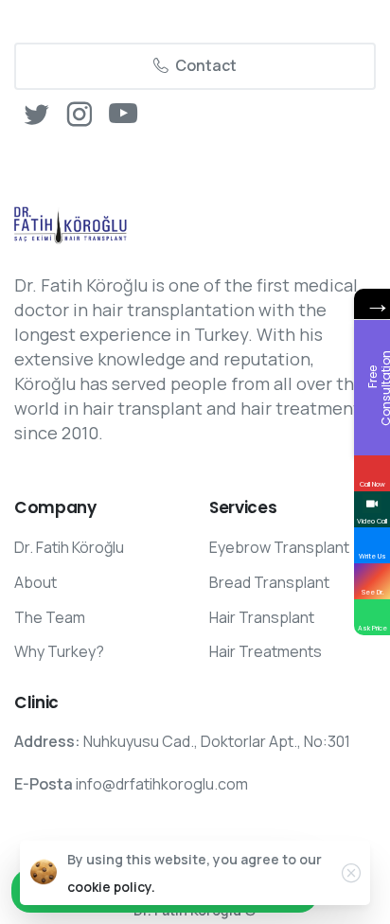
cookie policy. (111, 887)
